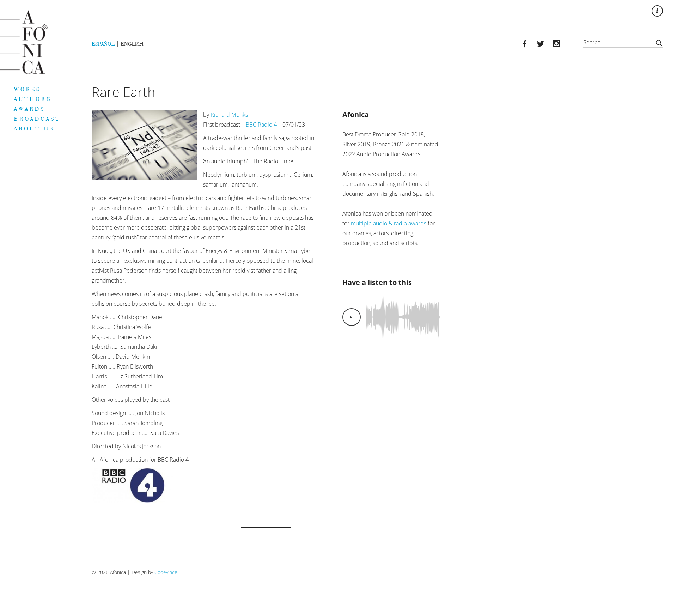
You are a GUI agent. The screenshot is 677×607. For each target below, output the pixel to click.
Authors (32, 98)
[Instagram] (560, 44)
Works (27, 88)
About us (34, 128)
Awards (29, 108)
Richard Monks (229, 115)
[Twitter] (545, 44)
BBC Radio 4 (261, 124)
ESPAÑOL (103, 44)
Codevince (165, 572)
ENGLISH (132, 44)
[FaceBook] (529, 44)
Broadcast (37, 118)
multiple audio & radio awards (388, 223)
